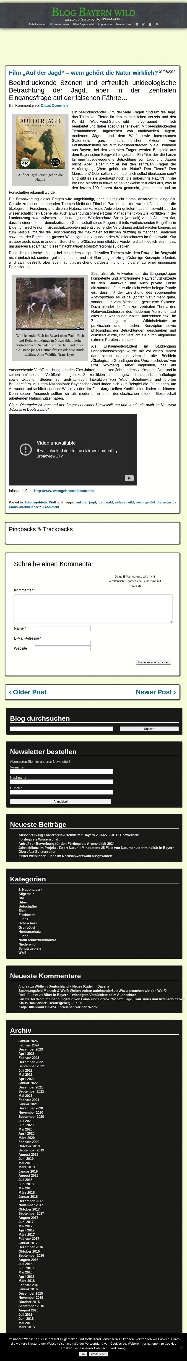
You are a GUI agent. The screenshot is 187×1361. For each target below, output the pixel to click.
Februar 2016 (28, 1285)
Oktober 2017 (29, 1209)
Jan (21, 999)
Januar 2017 (28, 1243)
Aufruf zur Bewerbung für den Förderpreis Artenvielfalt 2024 (66, 844)
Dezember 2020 (30, 1108)
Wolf (52, 502)
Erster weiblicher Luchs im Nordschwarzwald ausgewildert (65, 856)
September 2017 (31, 1213)
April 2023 (26, 1054)
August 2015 (28, 1310)
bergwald (106, 502)
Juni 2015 (26, 1319)
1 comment (50, 507)
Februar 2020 (28, 1142)
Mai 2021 (25, 1096)
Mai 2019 (25, 1163)
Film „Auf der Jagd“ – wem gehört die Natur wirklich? (83, 73)
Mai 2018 (25, 1188)
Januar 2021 (28, 1104)
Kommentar (24, 590)
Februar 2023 (28, 1058)
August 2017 (28, 1218)
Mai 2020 (25, 1129)
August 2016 (28, 1260)
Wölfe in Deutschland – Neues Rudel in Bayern (72, 986)
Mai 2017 (25, 1226)
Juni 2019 (26, 1159)
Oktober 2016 (29, 1251)
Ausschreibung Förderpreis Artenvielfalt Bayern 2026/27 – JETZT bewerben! (78, 835)
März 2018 (26, 1192)
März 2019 (26, 1167)
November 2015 (30, 1297)
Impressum (105, 24)
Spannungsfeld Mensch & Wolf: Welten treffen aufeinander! (65, 991)
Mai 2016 (25, 1272)
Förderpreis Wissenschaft (39, 839)
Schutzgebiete (35, 502)
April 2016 (26, 1276)
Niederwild (27, 944)
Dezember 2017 (30, 1201)
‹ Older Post (28, 692)
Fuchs (23, 919)
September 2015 (31, 1306)
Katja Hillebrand (31, 1007)
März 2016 (26, 1281)
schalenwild (124, 502)
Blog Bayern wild (93, 12)
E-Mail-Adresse (27, 638)
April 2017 (26, 1230)
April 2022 (26, 1079)
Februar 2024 (28, 1045)
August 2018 (28, 1175)
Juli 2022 (25, 1070)
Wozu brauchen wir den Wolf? (143, 991)
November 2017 (30, 1205)
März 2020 (26, 1138)
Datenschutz (123, 24)
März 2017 (26, 1234)
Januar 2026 (28, 1041)
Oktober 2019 (29, 1146)
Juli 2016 (25, 1264)
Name (20, 628)
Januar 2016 (28, 1289)
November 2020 (30, 1112)
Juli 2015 (25, 1314)
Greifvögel (26, 927)
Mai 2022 (25, 1074)
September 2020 (31, 1116)
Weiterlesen (98, 1354)
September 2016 (31, 1255)
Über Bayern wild (83, 24)
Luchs (23, 936)
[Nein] (181, 1347)
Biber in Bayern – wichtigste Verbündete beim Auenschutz (90, 995)
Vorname (16, 767)
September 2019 (31, 1150)
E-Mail (16, 788)
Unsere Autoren (59, 24)
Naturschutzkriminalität (37, 940)
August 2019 (28, 1154)
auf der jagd (86, 502)
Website (20, 648)
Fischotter (26, 915)
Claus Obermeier (55, 106)
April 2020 (26, 1133)
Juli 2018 (25, 1180)
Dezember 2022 (30, 1062)
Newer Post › (156, 692)
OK (83, 1354)
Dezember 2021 (30, 1087)
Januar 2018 (28, 1196)
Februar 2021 (28, 1100)
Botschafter (27, 906)
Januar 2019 (28, 1171)
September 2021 (31, 1091)
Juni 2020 (26, 1125)
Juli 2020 (25, 1121)
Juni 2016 (26, 1268)
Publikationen (37, 24)
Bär (21, 898)
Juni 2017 (26, 1222)
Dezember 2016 (30, 1247)
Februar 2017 (28, 1239)
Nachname (18, 777)
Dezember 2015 (30, 1293)
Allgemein (26, 894)
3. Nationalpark (30, 889)
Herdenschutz (29, 931)
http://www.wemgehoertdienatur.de (64, 491)
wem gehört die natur (153, 502)
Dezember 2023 (30, 1049)
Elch (22, 911)
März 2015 (26, 1327)
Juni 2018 (26, 1184)
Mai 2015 (25, 1323)
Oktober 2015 (29, 1302)
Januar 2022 (28, 1083)
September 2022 (31, 1066)
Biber (22, 902)
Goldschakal (28, 923)
